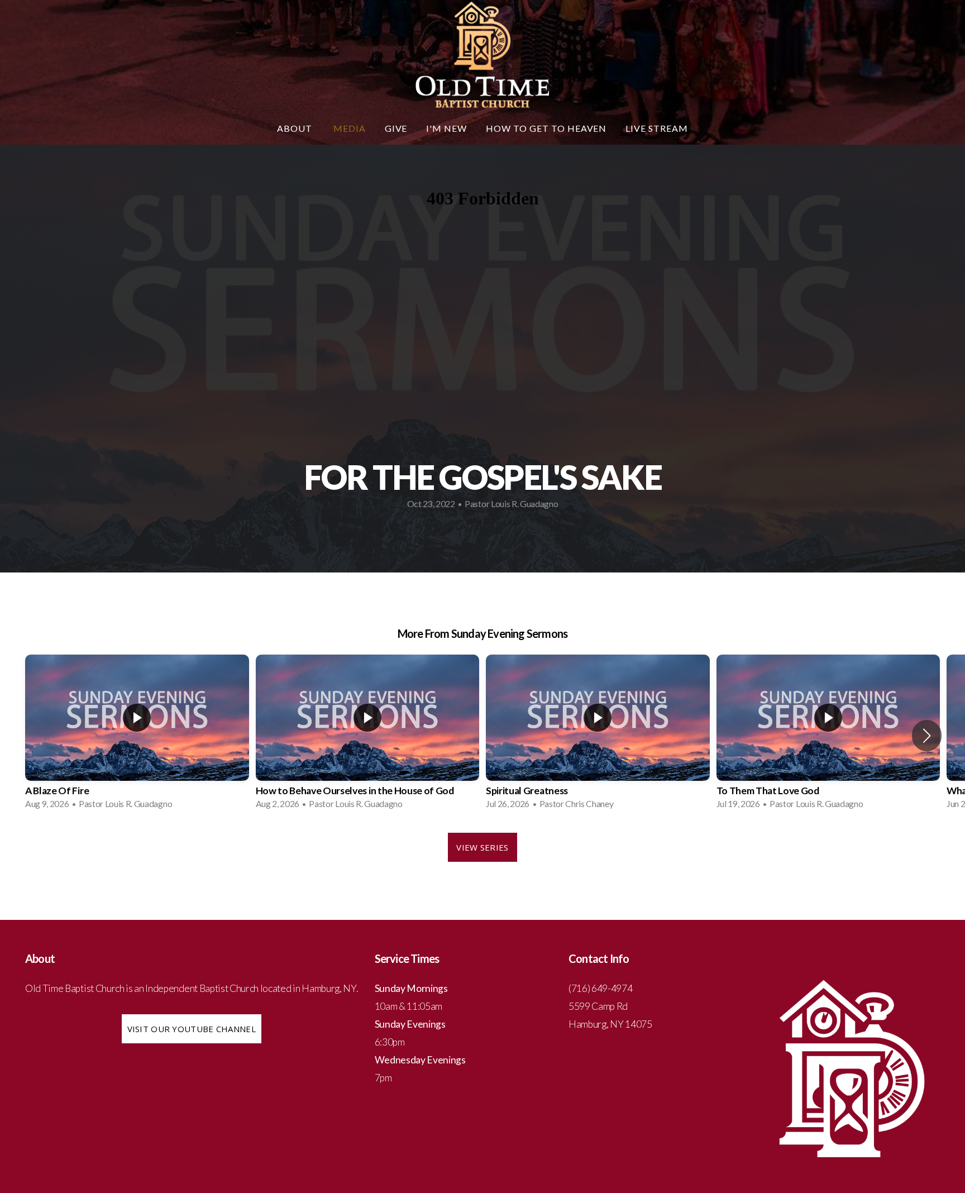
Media (349, 128)
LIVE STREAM (656, 128)
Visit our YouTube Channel (191, 1028)
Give (396, 128)
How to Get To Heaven (546, 128)
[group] (137, 735)
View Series (482, 847)
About (295, 128)
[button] (926, 735)
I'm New (446, 128)
